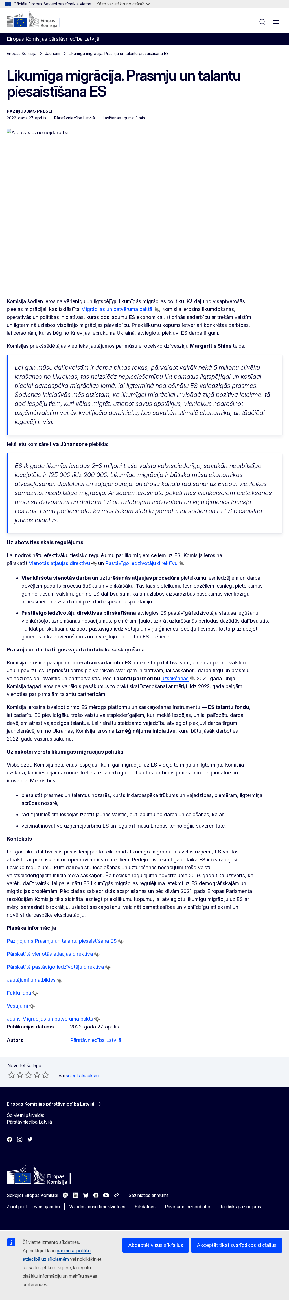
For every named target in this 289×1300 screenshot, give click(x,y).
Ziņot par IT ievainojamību (33, 1206)
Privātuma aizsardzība (187, 1206)
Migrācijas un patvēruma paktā (116, 309)
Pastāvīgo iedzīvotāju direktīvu (141, 563)
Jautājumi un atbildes (31, 980)
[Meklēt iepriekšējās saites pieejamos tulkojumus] (156, 309)
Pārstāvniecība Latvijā (95, 1040)
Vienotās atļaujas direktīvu (59, 563)
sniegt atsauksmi (82, 1075)
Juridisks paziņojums (240, 1206)
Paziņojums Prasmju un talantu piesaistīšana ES (62, 941)
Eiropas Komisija (21, 53)
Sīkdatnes (145, 1206)
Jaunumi (52, 53)
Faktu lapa (19, 993)
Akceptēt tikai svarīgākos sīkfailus (237, 1245)
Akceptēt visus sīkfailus (155, 1245)
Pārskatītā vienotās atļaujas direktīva (50, 954)
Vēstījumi (17, 1006)
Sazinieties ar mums (148, 1195)
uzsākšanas (175, 678)
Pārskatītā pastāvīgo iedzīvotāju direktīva (55, 967)
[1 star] (11, 1074)
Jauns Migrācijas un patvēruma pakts (50, 1019)
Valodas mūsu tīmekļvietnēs (97, 1206)
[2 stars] (15, 1074)
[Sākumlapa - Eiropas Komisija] (41, 19)
